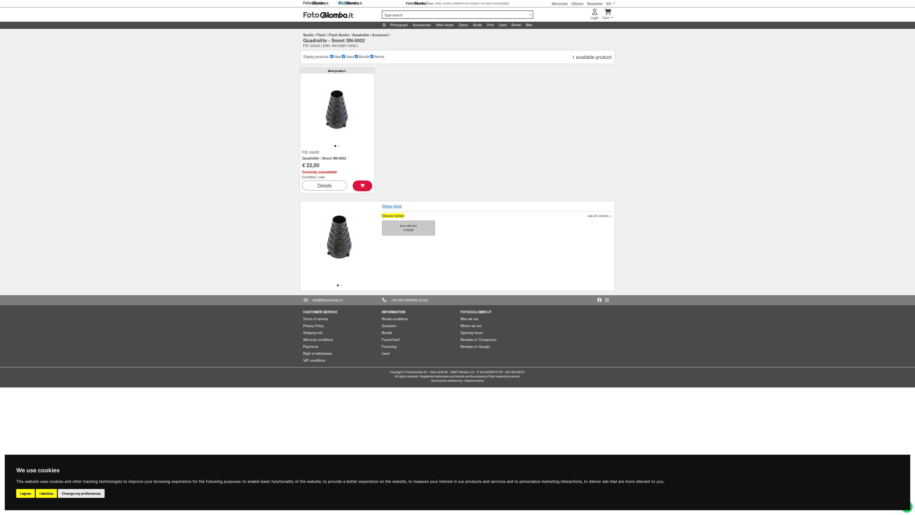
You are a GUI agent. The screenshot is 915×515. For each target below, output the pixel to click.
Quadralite (360, 34)
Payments (310, 346)
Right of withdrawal (317, 353)
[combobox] (457, 14)
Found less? (391, 339)
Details (324, 185)
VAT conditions (314, 360)
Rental (516, 24)
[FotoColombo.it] (339, 14)
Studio (477, 24)
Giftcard (577, 3)
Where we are (471, 325)
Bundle (387, 332)
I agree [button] (25, 493)
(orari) (423, 300)
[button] (335, 146)
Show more (392, 206)
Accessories (422, 24)
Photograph (399, 24)
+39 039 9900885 (404, 300)
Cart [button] (606, 17)
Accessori (380, 34)
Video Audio (445, 24)
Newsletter (595, 3)
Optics (463, 24)
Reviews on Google (475, 346)
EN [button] (609, 3)
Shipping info (313, 332)
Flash (321, 34)
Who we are (469, 318)
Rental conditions (395, 318)
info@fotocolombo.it (327, 300)
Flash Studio (339, 34)
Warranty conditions (318, 339)
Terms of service (315, 318)
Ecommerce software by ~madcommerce (457, 380)
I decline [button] (46, 493)
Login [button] (594, 17)
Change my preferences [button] (81, 493)
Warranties (560, 3)
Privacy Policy (313, 325)
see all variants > (600, 215)
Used (503, 24)
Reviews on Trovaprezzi (478, 339)
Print (490, 24)
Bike (529, 24)
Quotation (389, 325)
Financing (389, 346)
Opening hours (471, 332)
